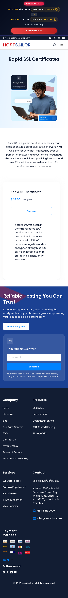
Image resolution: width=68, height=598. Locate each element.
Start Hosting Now (16, 326)
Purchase (31, 211)
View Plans (34, 30)
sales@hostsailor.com (18, 38)
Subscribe (34, 366)
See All (6, 559)
